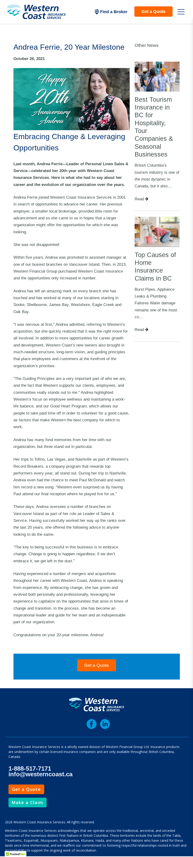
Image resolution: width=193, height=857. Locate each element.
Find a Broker (113, 11)
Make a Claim (28, 802)
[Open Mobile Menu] (181, 12)
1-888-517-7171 (29, 768)
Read (140, 199)
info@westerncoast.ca (40, 774)
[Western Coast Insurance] (36, 11)
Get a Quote (153, 11)
